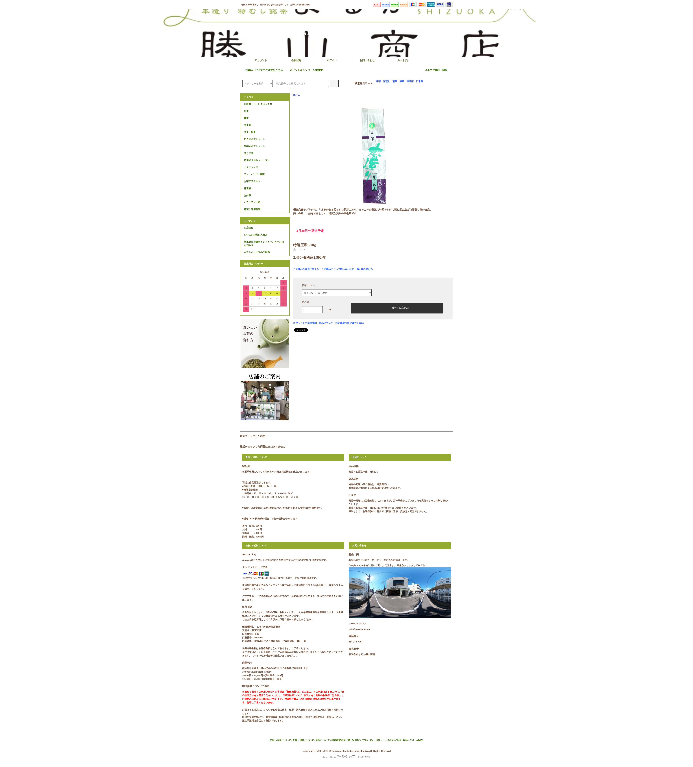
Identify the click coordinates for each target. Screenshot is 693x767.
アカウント (260, 60)
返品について (326, 323)
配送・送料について (303, 740)
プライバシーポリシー (373, 740)
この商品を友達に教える (306, 269)
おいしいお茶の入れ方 (255, 235)
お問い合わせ (367, 60)
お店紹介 (248, 227)
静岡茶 (410, 81)
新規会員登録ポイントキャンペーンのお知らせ (264, 244)
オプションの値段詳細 (305, 323)
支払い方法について (280, 740)
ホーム (296, 95)
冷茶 (378, 81)
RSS (412, 740)
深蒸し (386, 81)
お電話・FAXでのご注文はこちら (264, 70)
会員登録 (296, 60)
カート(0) (402, 60)
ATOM (419, 740)
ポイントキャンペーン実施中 (306, 70)
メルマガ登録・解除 (436, 70)
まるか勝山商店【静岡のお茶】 (394, 33)
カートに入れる (400, 307)
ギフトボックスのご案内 (257, 252)
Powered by (328, 757)
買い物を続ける (365, 269)
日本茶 (419, 81)
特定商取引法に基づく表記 (349, 323)
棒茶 (402, 81)
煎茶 (395, 81)
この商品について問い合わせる (337, 269)
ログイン (332, 60)
